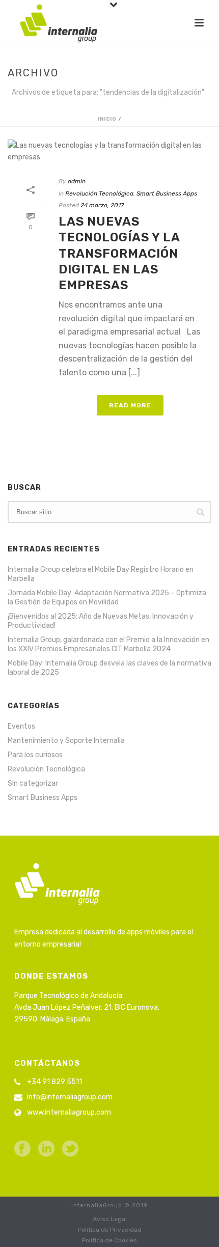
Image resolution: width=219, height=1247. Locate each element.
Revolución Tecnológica (99, 193)
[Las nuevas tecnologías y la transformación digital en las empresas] (109, 151)
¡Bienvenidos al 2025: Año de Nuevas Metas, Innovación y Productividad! (101, 621)
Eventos (21, 726)
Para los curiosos (35, 755)
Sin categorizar (33, 783)
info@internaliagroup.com (70, 1097)
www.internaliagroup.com (69, 1112)
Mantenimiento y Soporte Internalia (66, 740)
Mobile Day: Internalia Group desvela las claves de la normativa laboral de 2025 (109, 668)
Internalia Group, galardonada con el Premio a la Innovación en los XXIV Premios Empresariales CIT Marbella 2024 (108, 644)
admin (77, 181)
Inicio (107, 119)
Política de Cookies (109, 1240)
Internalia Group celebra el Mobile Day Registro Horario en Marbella (101, 574)
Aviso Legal (110, 1219)
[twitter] (70, 1149)
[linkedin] (46, 1149)
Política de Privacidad (110, 1229)
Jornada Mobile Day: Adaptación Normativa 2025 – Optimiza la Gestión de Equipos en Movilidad (107, 597)
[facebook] (22, 1149)
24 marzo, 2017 (102, 205)
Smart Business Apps (166, 193)
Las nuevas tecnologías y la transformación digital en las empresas (119, 253)
